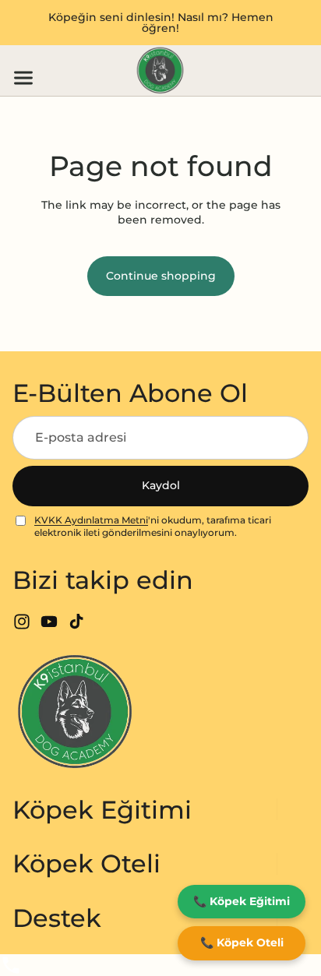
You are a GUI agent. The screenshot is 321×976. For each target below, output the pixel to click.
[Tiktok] (76, 621)
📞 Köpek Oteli (242, 942)
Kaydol (161, 485)
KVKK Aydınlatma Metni (91, 520)
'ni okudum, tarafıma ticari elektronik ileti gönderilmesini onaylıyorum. (152, 526)
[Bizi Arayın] (160, 965)
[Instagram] (21, 621)
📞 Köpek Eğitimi (241, 901)
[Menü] (17, 78)
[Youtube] (49, 621)
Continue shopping (161, 276)
